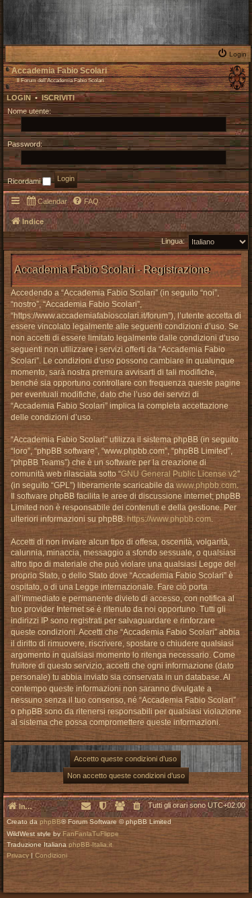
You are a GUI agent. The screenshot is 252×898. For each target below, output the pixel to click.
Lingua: (173, 241)
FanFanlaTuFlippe (90, 834)
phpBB (50, 822)
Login (19, 98)
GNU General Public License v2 (179, 474)
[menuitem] (233, 53)
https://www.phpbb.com (169, 519)
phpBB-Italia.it (90, 845)
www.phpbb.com (206, 485)
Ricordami (24, 181)
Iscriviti (58, 98)
